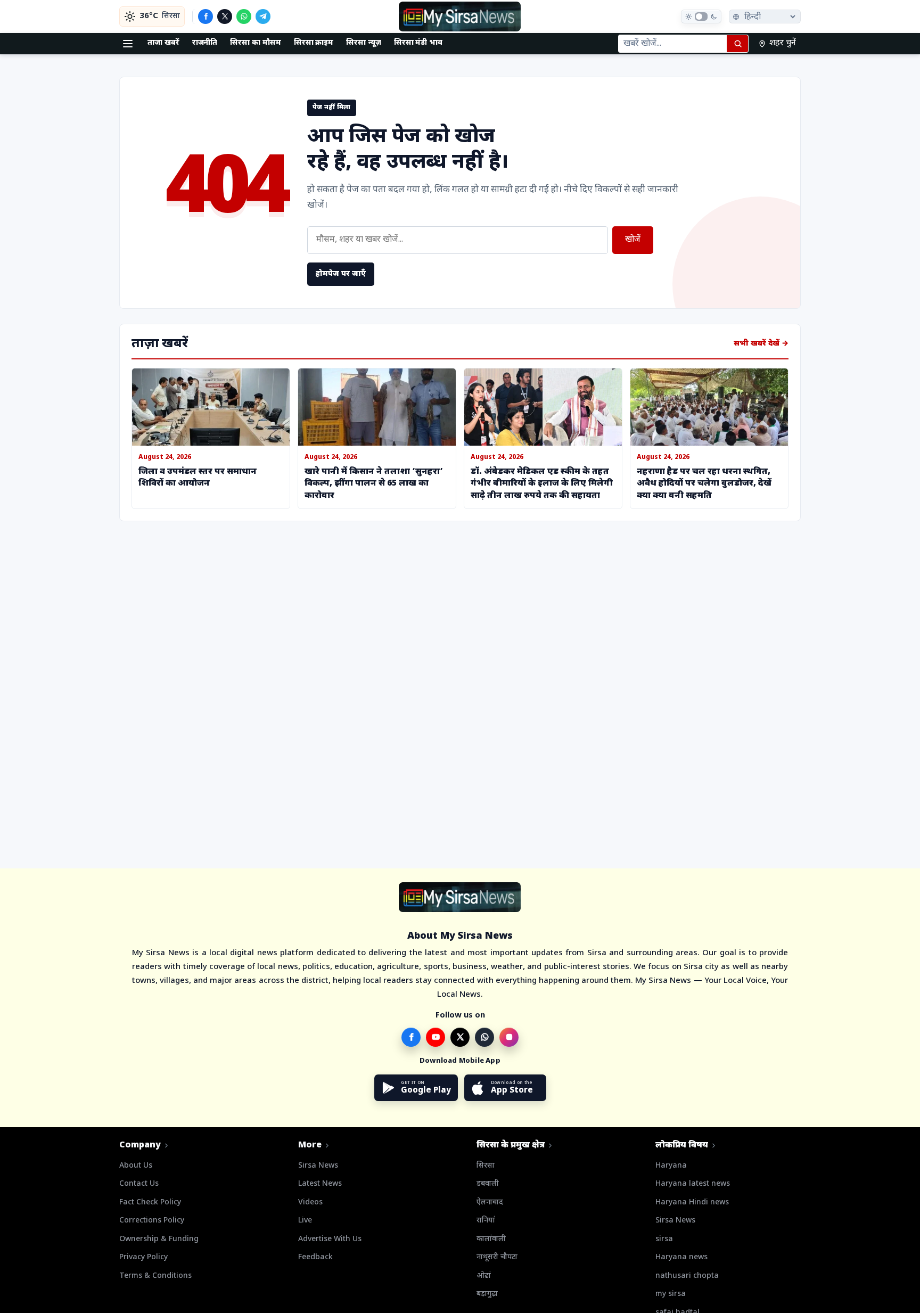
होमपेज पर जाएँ (341, 274)
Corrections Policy (151, 1221)
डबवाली (488, 1184)
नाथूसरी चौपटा (497, 1257)
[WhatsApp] (243, 16)
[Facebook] (205, 16)
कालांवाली (491, 1239)
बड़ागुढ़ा (487, 1294)
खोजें (632, 239)
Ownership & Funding (159, 1239)
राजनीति (205, 43)
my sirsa (670, 1294)
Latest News (320, 1184)
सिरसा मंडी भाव (418, 43)
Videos (310, 1202)
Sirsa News (318, 1166)
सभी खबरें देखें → (761, 344)
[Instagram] (509, 1037)
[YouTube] (435, 1037)
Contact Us (139, 1184)
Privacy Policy (143, 1257)
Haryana (671, 1166)
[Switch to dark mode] (701, 16)
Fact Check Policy (150, 1202)
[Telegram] (263, 16)
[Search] (737, 43)
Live (305, 1221)
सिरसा (486, 1166)
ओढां (484, 1276)
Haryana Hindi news (692, 1202)
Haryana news (681, 1257)
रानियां (486, 1221)
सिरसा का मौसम (255, 43)
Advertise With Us (330, 1239)
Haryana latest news (692, 1184)
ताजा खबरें (163, 43)
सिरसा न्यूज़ (363, 43)
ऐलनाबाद (490, 1202)
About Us (135, 1166)
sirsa (664, 1239)
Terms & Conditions (155, 1276)
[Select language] (765, 16)
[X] (224, 16)
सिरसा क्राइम (314, 43)
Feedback (315, 1257)
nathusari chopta (687, 1276)
